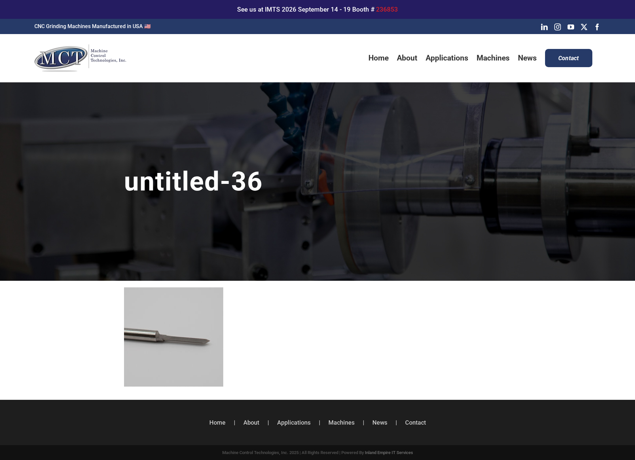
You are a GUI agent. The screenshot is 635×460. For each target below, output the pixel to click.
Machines (341, 422)
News (379, 422)
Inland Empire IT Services (389, 452)
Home (217, 422)
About (251, 422)
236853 (387, 9)
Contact (415, 422)
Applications (294, 422)
